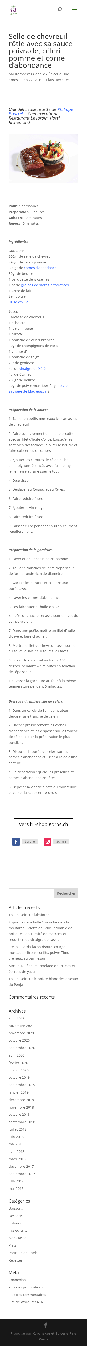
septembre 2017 (22, 1174)
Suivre (30, 841)
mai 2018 (16, 1144)
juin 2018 (16, 1136)
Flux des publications (26, 1287)
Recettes (63, 79)
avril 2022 (16, 1018)
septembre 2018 (22, 1122)
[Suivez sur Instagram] (47, 842)
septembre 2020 (22, 1047)
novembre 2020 (21, 1033)
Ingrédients (18, 1230)
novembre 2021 (21, 1025)
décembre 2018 (21, 1099)
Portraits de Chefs (23, 1252)
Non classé (17, 1238)
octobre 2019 (19, 1077)
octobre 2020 (19, 1040)
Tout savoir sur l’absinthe (29, 914)
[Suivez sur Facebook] (16, 842)
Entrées (15, 1223)
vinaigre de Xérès (33, 368)
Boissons (16, 1208)
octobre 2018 (19, 1114)
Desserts (16, 1215)
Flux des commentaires (27, 1294)
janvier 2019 (19, 1092)
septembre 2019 (22, 1085)
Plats (50, 79)
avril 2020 (16, 1055)
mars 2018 (17, 1159)
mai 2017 (16, 1188)
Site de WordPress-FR (26, 1302)
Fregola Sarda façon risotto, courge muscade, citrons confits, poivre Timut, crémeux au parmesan (40, 952)
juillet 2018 (18, 1129)
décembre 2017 (21, 1166)
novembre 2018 (21, 1107)
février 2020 (18, 1062)
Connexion (17, 1279)
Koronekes (41, 1333)
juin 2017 (16, 1181)
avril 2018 (16, 1151)
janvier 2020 (19, 1070)
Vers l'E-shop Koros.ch (43, 824)
